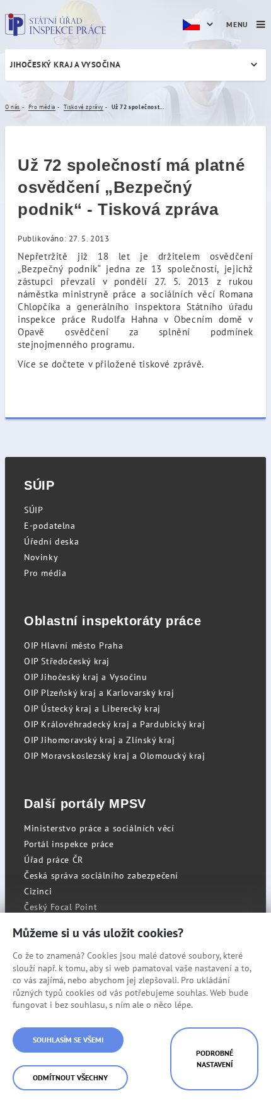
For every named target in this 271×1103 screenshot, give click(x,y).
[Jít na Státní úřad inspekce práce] (55, 25)
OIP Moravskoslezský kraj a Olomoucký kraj (114, 755)
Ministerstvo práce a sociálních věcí (99, 828)
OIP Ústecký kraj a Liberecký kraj (92, 708)
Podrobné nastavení (214, 1058)
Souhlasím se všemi (68, 1039)
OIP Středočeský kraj (67, 661)
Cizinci (38, 891)
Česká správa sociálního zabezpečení (101, 875)
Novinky (41, 557)
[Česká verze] (200, 25)
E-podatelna (50, 525)
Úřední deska (51, 541)
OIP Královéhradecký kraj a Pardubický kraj (114, 724)
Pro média (45, 573)
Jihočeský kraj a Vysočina (65, 64)
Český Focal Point (60, 907)
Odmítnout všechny (70, 1077)
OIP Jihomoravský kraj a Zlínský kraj (99, 740)
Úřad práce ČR (53, 859)
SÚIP (33, 510)
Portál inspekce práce (69, 844)
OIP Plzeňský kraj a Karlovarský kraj (99, 692)
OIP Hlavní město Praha (73, 645)
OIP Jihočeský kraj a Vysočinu (85, 677)
